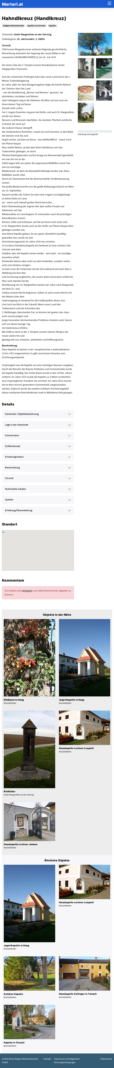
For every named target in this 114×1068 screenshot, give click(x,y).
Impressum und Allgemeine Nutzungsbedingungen (67, 1061)
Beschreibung (12, 467)
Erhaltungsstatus (14, 457)
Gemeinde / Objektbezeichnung (22, 414)
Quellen (9, 499)
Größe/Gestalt (12, 446)
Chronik (9, 478)
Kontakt (47, 1059)
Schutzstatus (12, 435)
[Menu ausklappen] (109, 4)
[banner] (12, 4)
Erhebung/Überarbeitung (18, 510)
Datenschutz (106, 1059)
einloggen (27, 590)
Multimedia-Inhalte (15, 489)
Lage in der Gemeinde (16, 425)
